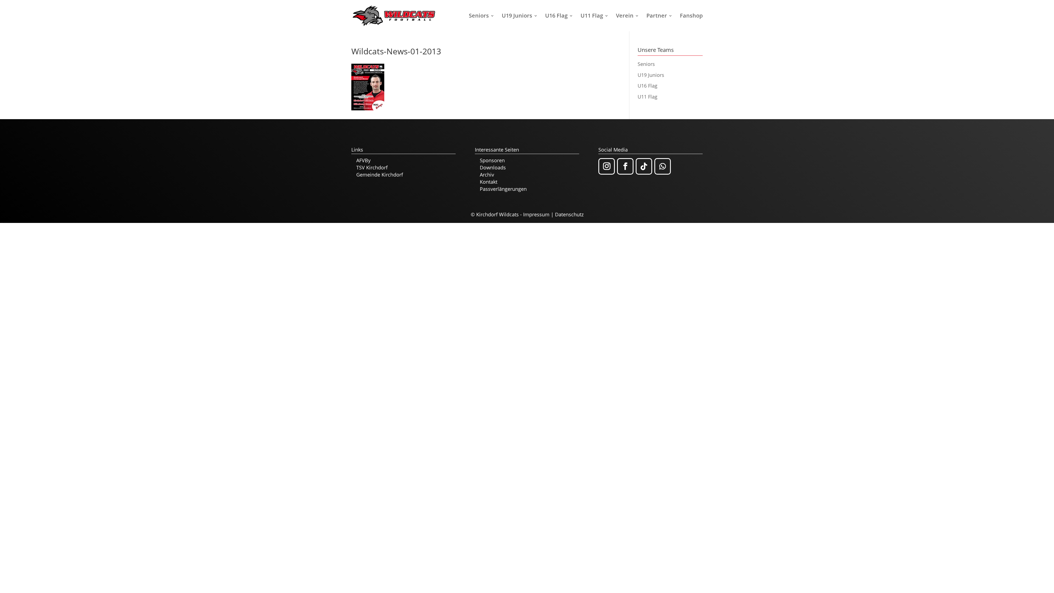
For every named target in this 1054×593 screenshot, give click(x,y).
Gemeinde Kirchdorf (379, 174)
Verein (624, 16)
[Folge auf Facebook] (625, 166)
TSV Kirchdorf (372, 167)
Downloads (493, 167)
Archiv (487, 174)
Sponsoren (492, 160)
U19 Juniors (517, 16)
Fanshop (691, 16)
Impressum (536, 214)
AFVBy (363, 160)
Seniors (479, 16)
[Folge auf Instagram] (606, 166)
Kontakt (488, 181)
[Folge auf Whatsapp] (662, 166)
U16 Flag (556, 16)
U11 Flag (592, 16)
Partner (656, 16)
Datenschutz (569, 214)
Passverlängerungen (503, 189)
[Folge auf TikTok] (644, 166)
